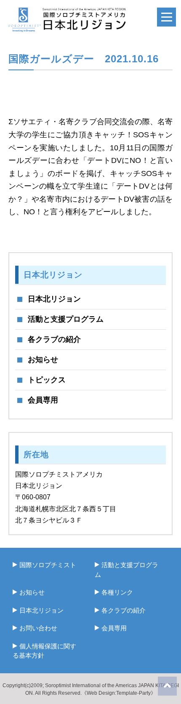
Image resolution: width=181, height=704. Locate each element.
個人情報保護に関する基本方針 (44, 651)
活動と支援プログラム (66, 319)
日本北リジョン (54, 299)
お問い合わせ (38, 628)
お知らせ (43, 359)
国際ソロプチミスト (47, 564)
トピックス (47, 380)
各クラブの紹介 (54, 339)
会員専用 (43, 400)
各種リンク (117, 592)
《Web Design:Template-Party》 (119, 693)
